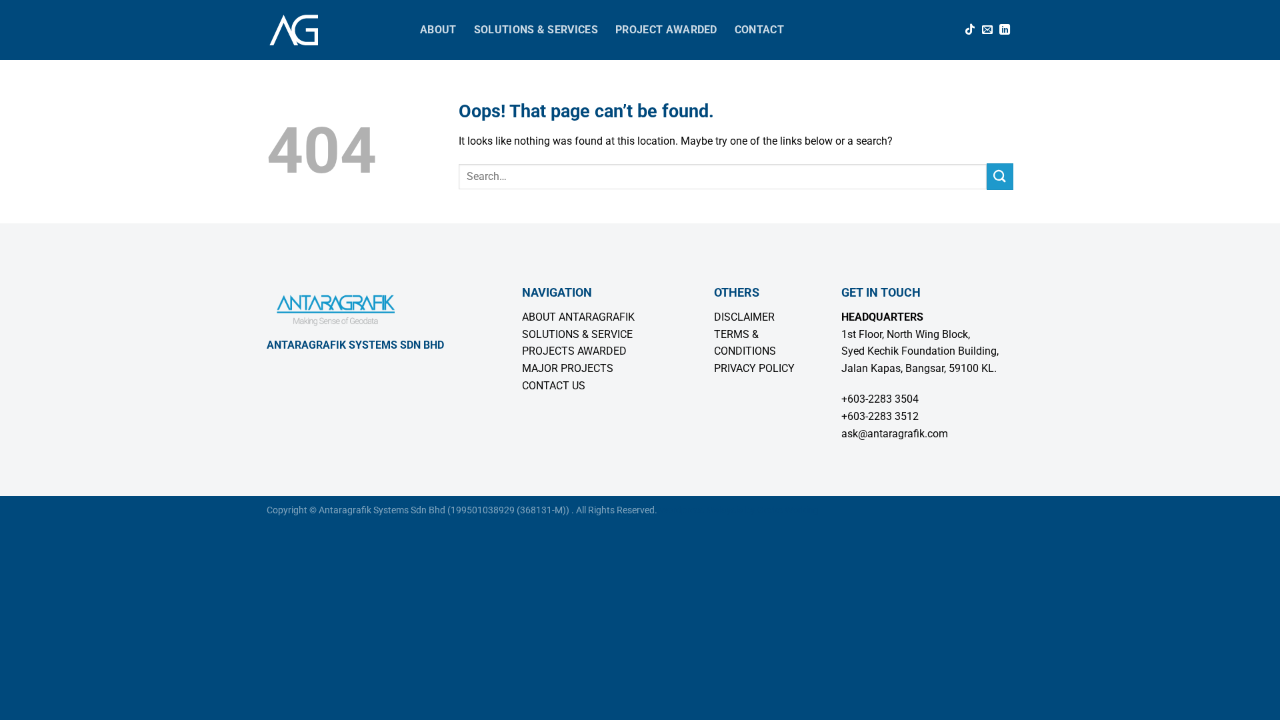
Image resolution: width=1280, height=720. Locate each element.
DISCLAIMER (744, 317)
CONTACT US (553, 385)
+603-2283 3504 (880, 399)
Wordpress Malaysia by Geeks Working (739, 510)
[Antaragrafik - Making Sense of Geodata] (333, 30)
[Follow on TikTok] (970, 30)
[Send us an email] (987, 30)
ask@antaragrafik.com (894, 433)
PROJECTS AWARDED (574, 351)
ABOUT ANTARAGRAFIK (578, 317)
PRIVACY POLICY (754, 368)
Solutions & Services (536, 29)
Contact (759, 29)
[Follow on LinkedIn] (1004, 30)
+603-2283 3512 (880, 416)
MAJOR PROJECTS (567, 368)
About (438, 29)
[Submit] (1000, 176)
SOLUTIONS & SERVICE (577, 334)
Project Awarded (666, 29)
